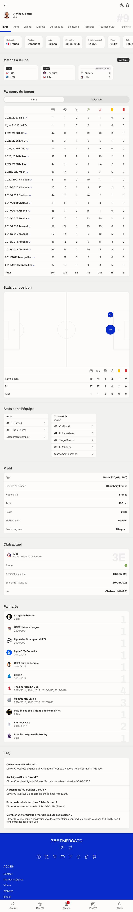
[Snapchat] (78, 856)
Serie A (18, 674)
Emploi (7, 896)
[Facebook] (38, 856)
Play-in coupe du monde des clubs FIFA (37, 710)
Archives (8, 890)
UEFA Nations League (26, 627)
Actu (16, 26)
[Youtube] (62, 856)
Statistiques (56, 26)
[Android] (62, 847)
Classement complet (17, 436)
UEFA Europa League (26, 662)
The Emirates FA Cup (26, 686)
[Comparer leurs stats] (122, 5)
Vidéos (7, 885)
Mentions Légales (13, 879)
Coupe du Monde (24, 615)
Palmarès (89, 26)
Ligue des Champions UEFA (30, 639)
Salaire (27, 26)
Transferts (125, 26)
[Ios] (70, 847)
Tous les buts (106, 26)
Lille (14, 17)
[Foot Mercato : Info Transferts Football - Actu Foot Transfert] (66, 841)
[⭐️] (127, 5)
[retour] (5, 5)
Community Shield (25, 698)
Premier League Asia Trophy (30, 734)
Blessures (73, 26)
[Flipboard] (70, 856)
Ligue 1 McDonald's (16, 125)
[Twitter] (46, 856)
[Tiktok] (86, 856)
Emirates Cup (22, 722)
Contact (7, 873)
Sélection (96, 99)
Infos (5, 26)
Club (34, 99)
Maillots (40, 26)
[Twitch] (94, 856)
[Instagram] (54, 856)
